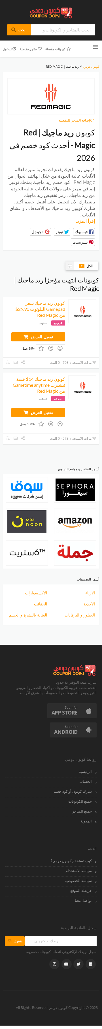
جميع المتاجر (82, 811)
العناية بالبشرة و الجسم (28, 615)
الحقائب (40, 604)
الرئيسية (85, 771)
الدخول (7, 49)
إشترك (14, 941)
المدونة (86, 821)
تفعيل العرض (41, 336)
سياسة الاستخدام (78, 870)
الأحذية (89, 604)
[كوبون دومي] (51, 12)
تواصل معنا (83, 900)
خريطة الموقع (81, 890)
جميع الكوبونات (80, 801)
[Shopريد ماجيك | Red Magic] (51, 96)
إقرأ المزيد (85, 221)
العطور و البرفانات (80, 615)
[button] (84, 232)
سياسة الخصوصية (78, 880)
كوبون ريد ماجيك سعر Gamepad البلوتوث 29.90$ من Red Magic (40, 309)
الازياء (90, 593)
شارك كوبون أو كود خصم (73, 791)
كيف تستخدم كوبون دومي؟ (71, 860)
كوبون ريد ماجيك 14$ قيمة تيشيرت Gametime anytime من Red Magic (39, 385)
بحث (19, 29)
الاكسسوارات (36, 593)
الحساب (85, 781)
